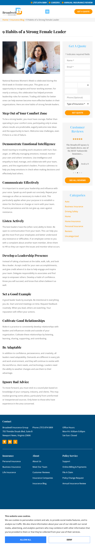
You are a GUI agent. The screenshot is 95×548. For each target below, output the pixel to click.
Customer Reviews (41, 472)
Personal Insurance (11, 461)
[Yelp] (15, 442)
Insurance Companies (43, 478)
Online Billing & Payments (74, 467)
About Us (37, 461)
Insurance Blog (17, 19)
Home (5, 19)
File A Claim (67, 472)
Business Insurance (11, 467)
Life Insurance (9, 472)
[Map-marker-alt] (4, 442)
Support (66, 461)
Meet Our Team (40, 467)
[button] (47, 12)
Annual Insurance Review (74, 483)
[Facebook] (10, 442)
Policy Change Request (73, 478)
